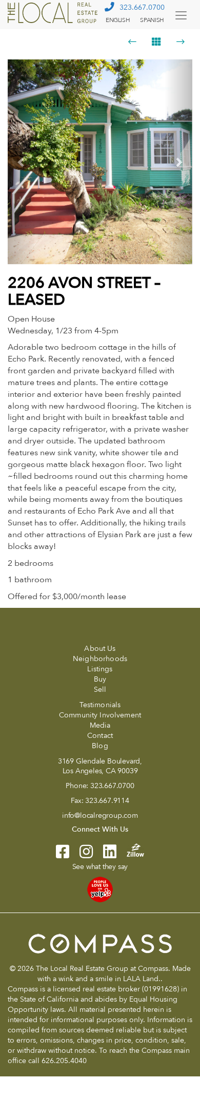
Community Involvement (100, 715)
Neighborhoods (100, 659)
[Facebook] (62, 855)
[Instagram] (81, 855)
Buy (100, 679)
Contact (100, 735)
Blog (100, 746)
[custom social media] (130, 850)
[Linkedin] (104, 855)
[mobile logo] (54, 13)
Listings (99, 669)
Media (100, 725)
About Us (99, 648)
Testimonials (100, 705)
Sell (100, 689)
